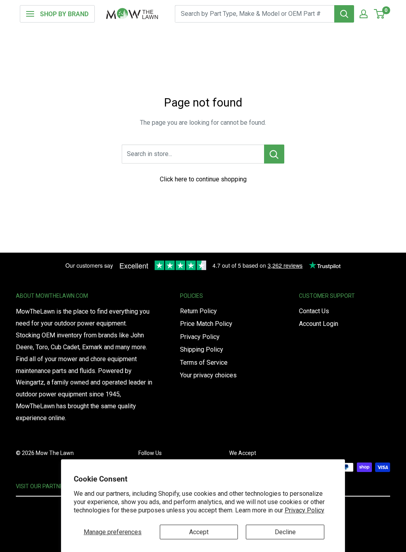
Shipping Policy (201, 349)
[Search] (344, 14)
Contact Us (314, 311)
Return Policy (198, 311)
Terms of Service (204, 362)
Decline (285, 532)
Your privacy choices (208, 375)
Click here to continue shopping (203, 179)
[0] (380, 14)
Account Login (318, 323)
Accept (199, 532)
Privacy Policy (304, 510)
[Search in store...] (274, 154)
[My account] (364, 14)
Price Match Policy (206, 323)
